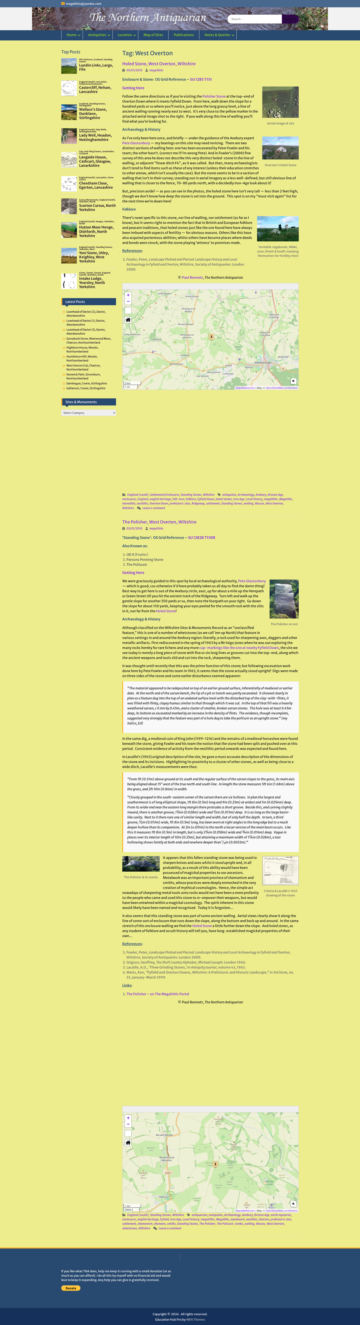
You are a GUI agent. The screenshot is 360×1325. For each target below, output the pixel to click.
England (143, 499)
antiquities (229, 495)
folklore (191, 499)
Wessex (259, 503)
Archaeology (246, 495)
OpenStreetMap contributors (282, 387)
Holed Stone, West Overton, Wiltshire (159, 63)
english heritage (160, 499)
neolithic (142, 503)
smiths (171, 1224)
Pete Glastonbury (136, 143)
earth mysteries (281, 1215)
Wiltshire (209, 495)
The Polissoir (225, 1224)
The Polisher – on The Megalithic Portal (157, 994)
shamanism (145, 1224)
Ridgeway (198, 503)
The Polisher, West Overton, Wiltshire (159, 521)
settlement (213, 503)
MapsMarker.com (245, 387)
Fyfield (164, 1219)
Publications (184, 35)
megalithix (156, 70)
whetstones (129, 1228)
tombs (239, 1224)
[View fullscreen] (128, 310)
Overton (264, 1219)
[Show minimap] (294, 381)
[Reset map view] (128, 320)
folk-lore (178, 499)
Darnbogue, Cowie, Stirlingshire (86, 383)
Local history (254, 499)
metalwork (237, 1219)
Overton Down (159, 503)
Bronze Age (275, 495)
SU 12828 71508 (201, 537)
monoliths (128, 503)
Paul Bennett (192, 277)
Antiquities (97, 35)
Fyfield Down (205, 499)
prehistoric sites (180, 503)
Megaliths (285, 499)
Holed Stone (166, 611)
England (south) (138, 495)
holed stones (224, 499)
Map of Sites (153, 35)
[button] (211, 337)
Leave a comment (153, 508)
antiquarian (199, 1215)
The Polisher (207, 1224)
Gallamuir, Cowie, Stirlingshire (85, 388)
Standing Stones (191, 495)
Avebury (261, 495)
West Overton (274, 503)
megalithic (271, 499)
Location (125, 35)
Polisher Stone (214, 96)
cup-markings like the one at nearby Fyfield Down (239, 648)
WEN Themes (195, 1319)
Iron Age (238, 499)
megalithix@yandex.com (83, 4)
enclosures (129, 499)
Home (71, 35)
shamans (160, 1224)
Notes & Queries (217, 35)
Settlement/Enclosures (164, 495)
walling (248, 503)
